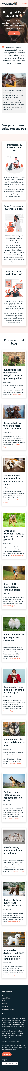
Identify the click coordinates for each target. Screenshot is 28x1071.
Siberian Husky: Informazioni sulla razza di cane (12, 850)
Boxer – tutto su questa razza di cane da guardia (11, 587)
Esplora (14, 33)
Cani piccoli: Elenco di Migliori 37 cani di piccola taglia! (13, 690)
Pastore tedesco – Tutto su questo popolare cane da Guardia (12, 796)
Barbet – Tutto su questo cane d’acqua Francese (12, 903)
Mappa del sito (6, 998)
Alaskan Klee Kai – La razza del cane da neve (14, 742)
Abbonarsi (7, 1054)
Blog (3, 995)
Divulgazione (5, 1006)
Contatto (4, 1003)
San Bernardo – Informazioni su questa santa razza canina (13, 479)
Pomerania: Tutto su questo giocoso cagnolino (13, 637)
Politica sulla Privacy (8, 1009)
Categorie (4, 1060)
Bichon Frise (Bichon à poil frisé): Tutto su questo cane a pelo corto (14, 954)
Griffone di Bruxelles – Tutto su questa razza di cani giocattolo (13, 535)
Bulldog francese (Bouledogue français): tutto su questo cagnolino (12, 374)
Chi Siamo (5, 1001)
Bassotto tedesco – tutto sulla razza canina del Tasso (13, 426)
